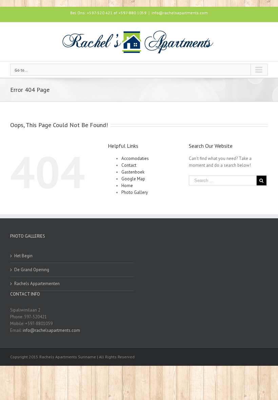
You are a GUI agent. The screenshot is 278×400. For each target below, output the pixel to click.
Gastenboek (132, 172)
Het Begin (23, 256)
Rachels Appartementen (37, 283)
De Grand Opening (31, 270)
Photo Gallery (134, 192)
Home (127, 185)
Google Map (133, 179)
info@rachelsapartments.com (180, 12)
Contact (128, 165)
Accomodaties (135, 158)
